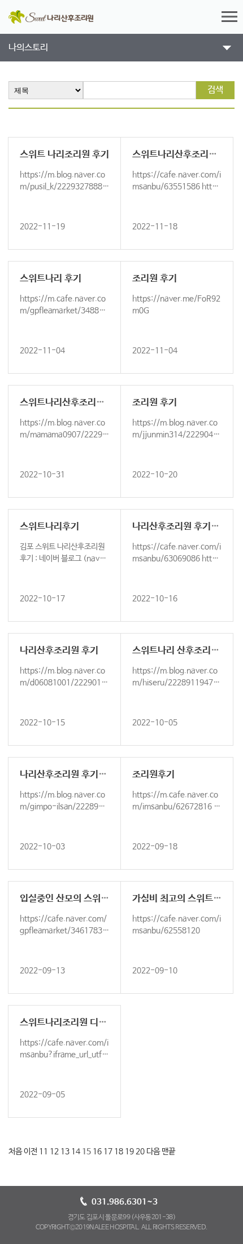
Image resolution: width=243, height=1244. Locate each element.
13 (65, 1151)
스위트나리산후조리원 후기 (72, 402)
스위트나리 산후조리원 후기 (185, 650)
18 (118, 1151)
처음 (15, 1151)
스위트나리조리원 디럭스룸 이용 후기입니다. (105, 1022)
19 (129, 1151)
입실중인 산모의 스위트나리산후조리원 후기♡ (108, 898)
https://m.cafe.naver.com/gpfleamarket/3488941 (64, 310)
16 (97, 1151)
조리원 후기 (154, 278)
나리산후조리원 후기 (59, 650)
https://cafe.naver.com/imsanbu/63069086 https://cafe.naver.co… (176, 558)
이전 (30, 1151)
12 (54, 1151)
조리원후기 (153, 774)
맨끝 (168, 1151)
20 (140, 1151)
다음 (153, 1151)
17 (107, 1151)
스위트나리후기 (49, 526)
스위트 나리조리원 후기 (64, 154)
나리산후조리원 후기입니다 (184, 526)
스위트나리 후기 (50, 278)
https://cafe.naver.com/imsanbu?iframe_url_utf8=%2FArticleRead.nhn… (64, 1054)
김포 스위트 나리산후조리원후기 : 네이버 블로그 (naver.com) (64, 558)
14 (75, 1151)
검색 (215, 90)
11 (43, 1151)
